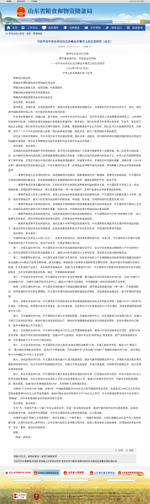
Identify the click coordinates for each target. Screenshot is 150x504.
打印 (120, 450)
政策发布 (137, 27)
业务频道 (74, 27)
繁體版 (9, 1)
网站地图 (112, 493)
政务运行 (116, 27)
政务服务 (53, 27)
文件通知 (95, 27)
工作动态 (32, 27)
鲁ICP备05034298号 (76, 496)
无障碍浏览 (21, 1)
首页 (14, 27)
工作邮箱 (34, 1)
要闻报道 (37, 33)
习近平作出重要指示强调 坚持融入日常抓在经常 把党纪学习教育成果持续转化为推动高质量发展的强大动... (66, 461)
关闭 (131, 450)
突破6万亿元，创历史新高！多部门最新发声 (35, 456)
